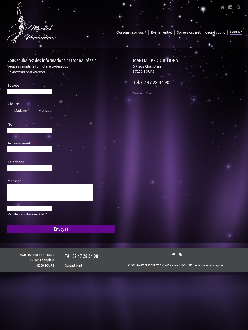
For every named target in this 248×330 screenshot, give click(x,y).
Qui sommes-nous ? (131, 32)
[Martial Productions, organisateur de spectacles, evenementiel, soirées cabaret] (222, 6)
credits (198, 265)
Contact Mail (142, 93)
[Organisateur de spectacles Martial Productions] (171, 254)
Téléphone (16, 162)
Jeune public (215, 32)
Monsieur (46, 111)
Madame (20, 111)
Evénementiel (161, 32)
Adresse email (20, 143)
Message (15, 181)
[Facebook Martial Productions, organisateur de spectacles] (230, 6)
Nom (17, 125)
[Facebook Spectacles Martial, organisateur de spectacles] (179, 254)
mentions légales (213, 265)
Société (13, 85)
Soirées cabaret (189, 32)
